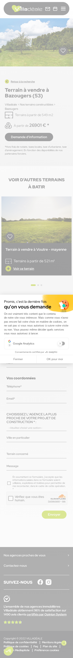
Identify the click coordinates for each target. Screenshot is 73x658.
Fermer (18, 359)
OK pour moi (55, 359)
